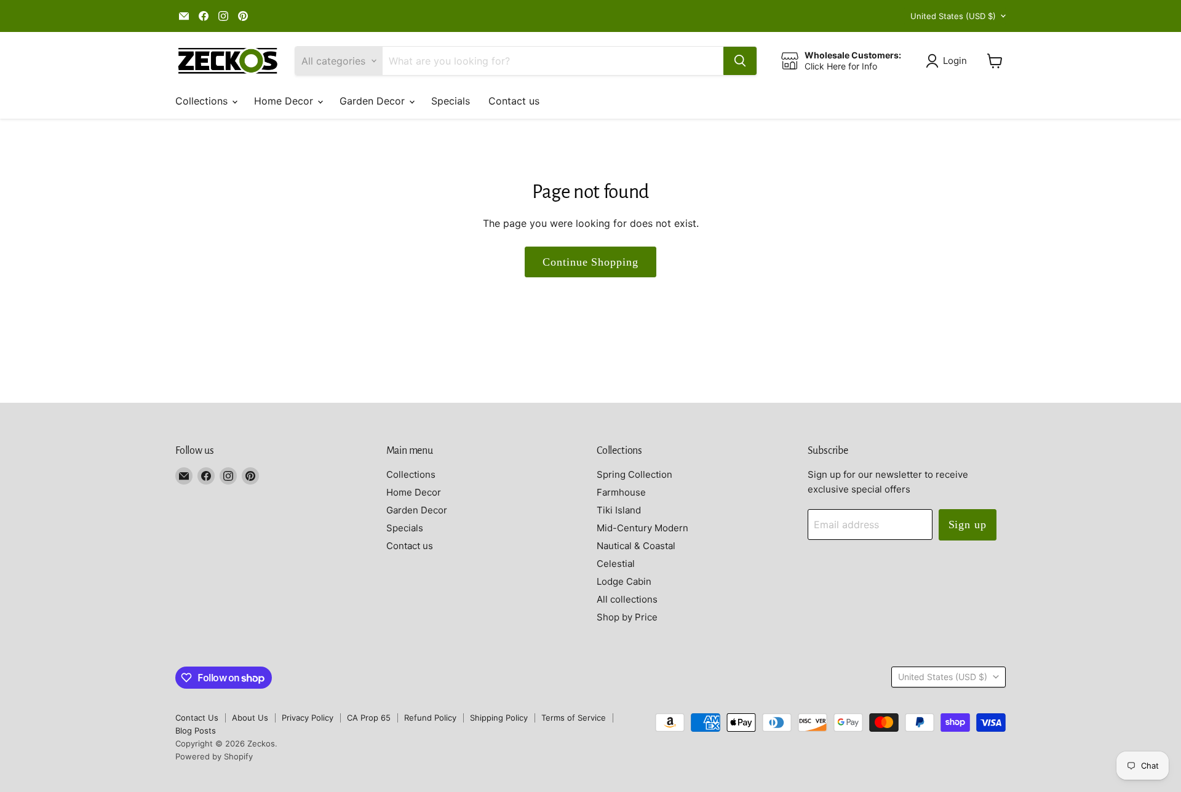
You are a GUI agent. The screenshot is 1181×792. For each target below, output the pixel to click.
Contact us (513, 101)
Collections (203, 101)
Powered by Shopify (214, 756)
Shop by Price (627, 617)
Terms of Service (573, 718)
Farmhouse (621, 492)
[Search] (740, 61)
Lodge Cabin (624, 581)
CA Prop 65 (369, 718)
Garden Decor (374, 101)
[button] (949, 60)
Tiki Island (619, 510)
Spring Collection (634, 474)
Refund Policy (430, 718)
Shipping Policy (499, 718)
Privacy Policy (307, 718)
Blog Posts (195, 730)
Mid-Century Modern (642, 528)
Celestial (616, 563)
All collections (627, 599)
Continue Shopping (590, 262)
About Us (250, 718)
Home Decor (285, 101)
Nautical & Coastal (636, 546)
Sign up (967, 524)
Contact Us (196, 718)
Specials (450, 101)
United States (953, 16)
